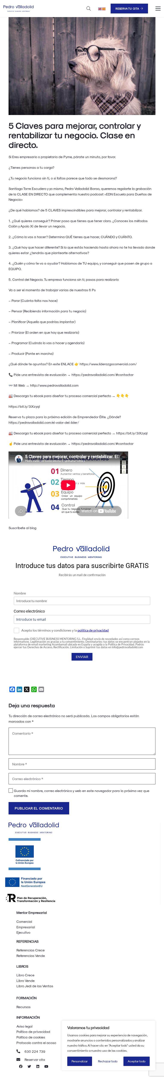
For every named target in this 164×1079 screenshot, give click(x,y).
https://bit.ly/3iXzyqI (24, 406)
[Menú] (158, 8)
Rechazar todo (107, 1061)
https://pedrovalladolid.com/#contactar (103, 375)
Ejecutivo (23, 932)
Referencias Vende (30, 956)
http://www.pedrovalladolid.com (54, 385)
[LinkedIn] (38, 1066)
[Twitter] (29, 1066)
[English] (100, 8)
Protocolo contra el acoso (36, 1043)
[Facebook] (20, 1066)
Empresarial (25, 927)
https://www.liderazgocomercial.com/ (108, 364)
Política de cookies (30, 1037)
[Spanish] (104, 8)
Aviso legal (24, 1026)
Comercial (24, 921)
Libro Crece (25, 975)
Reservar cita (35, 1059)
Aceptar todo (136, 1061)
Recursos (23, 1007)
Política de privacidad (33, 1031)
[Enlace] (18, 8)
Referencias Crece (30, 950)
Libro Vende (25, 981)
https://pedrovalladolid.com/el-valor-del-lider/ (44, 422)
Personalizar (80, 1061)
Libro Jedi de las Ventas (34, 986)
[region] (108, 1045)
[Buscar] (88, 8)
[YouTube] (46, 1066)
